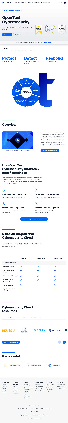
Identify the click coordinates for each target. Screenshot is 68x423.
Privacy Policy (20, 408)
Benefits (17, 51)
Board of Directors (17, 390)
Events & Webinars (39, 386)
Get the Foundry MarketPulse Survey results (34, 219)
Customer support (61, 388)
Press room (37, 384)
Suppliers (4, 392)
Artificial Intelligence (28, 387)
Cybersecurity (27, 389)
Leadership (15, 388)
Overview (11, 51)
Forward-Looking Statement (46, 408)
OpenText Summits (39, 390)
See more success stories (11, 342)
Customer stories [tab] (9, 318)
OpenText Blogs (36, 365)
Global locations (60, 386)
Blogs (36, 392)
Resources (32, 51)
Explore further (47, 42)
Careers (4, 384)
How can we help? (61, 384)
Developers (4, 386)
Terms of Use (28, 408)
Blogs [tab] (18, 318)
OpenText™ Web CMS (37, 418)
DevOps (26, 397)
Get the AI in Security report (50, 150)
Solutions (4, 51)
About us (15, 386)
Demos (47, 391)
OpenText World (38, 388)
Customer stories (50, 387)
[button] (18, 2)
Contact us (7, 35)
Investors (4, 388)
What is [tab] (25, 318)
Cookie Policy (35, 408)
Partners (4, 390)
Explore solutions (19, 35)
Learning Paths (49, 389)
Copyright (22, 415)
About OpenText (14, 365)
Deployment (25, 51)
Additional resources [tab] (35, 318)
